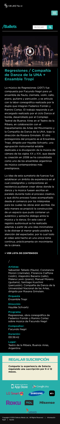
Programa (14, 312)
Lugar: (12, 341)
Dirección (14, 304)
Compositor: (16, 326)
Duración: (14, 334)
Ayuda (11, 419)
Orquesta (14, 296)
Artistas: (13, 266)
